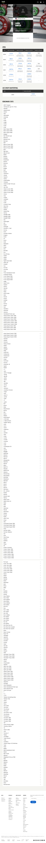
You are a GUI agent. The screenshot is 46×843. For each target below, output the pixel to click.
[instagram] (38, 840)
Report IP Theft (27, 840)
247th (29, 63)
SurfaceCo (25, 814)
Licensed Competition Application (11, 815)
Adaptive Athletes (10, 798)
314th (33, 94)
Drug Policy (3, 799)
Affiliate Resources (10, 803)
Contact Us (10, 819)
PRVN (24, 818)
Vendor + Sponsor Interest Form (11, 812)
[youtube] (40, 840)
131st (20, 79)
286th (11, 59)
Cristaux (24, 820)
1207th (11, 69)
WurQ (24, 823)
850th (29, 68)
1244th (29, 79)
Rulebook (3, 798)
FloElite (24, 830)
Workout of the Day (18, 801)
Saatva (24, 806)
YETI (23, 803)
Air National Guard (25, 798)
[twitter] (36, 840)
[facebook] (34, 840)
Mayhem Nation (25, 824)
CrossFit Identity (20, 30)
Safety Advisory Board (11, 808)
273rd (20, 63)
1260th (29, 74)
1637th (11, 79)
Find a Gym (18, 802)
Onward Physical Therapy (24, 816)
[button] (44, 2)
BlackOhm (24, 825)
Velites (24, 801)
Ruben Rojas (25, 831)
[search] (38, 2)
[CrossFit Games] (3, 2)
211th (11, 53)
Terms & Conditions (3, 840)
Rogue (24, 800)
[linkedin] (42, 840)
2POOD (24, 804)
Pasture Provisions (25, 811)
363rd (11, 64)
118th (20, 58)
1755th (11, 74)
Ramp (24, 821)
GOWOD (24, 812)
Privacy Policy (9, 840)
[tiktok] (44, 840)
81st (20, 53)
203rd (29, 58)
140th (29, 53)
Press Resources (10, 806)
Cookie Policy (13, 840)
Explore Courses (17, 805)
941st (20, 68)
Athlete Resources (10, 801)
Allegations (3, 800)
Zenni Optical (25, 807)
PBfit (24, 808)
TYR (23, 828)
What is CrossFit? (17, 798)
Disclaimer (18, 840)
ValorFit (24, 827)
